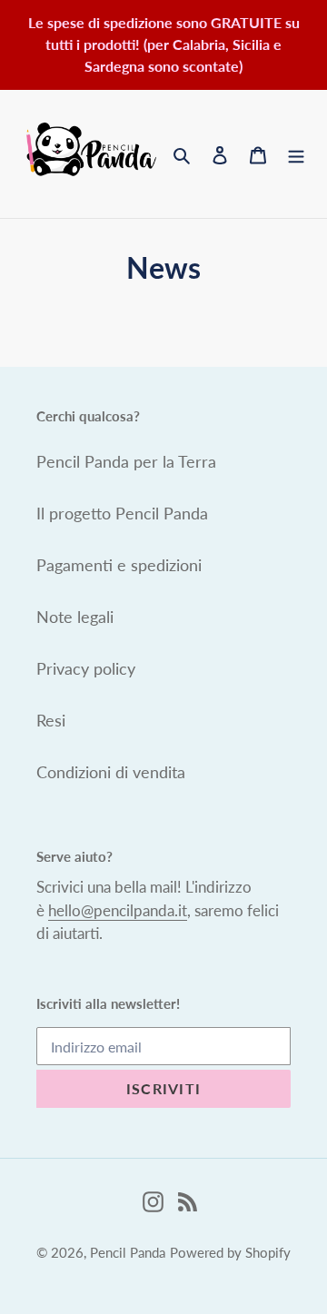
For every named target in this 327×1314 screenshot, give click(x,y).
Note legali (75, 617)
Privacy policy (85, 668)
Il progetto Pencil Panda (122, 513)
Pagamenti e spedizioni (119, 565)
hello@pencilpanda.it (117, 910)
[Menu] (296, 154)
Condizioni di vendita (110, 772)
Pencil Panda (127, 1252)
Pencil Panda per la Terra (126, 461)
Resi (50, 720)
